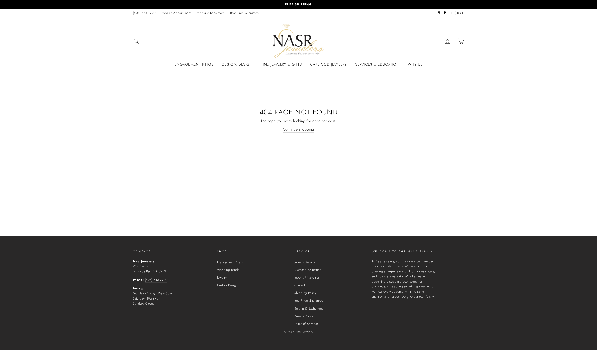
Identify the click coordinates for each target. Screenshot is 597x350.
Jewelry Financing (306, 277)
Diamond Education (307, 269)
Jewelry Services (305, 262)
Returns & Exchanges (308, 308)
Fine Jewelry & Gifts (281, 64)
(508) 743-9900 (144, 12)
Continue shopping (298, 129)
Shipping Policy (305, 292)
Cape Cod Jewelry (328, 64)
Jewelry (222, 277)
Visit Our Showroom (210, 12)
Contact (299, 285)
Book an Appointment (176, 12)
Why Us (415, 64)
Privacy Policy (303, 316)
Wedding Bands (228, 269)
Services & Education (377, 64)
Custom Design (237, 64)
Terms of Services (306, 323)
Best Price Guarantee (244, 12)
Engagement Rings (193, 64)
